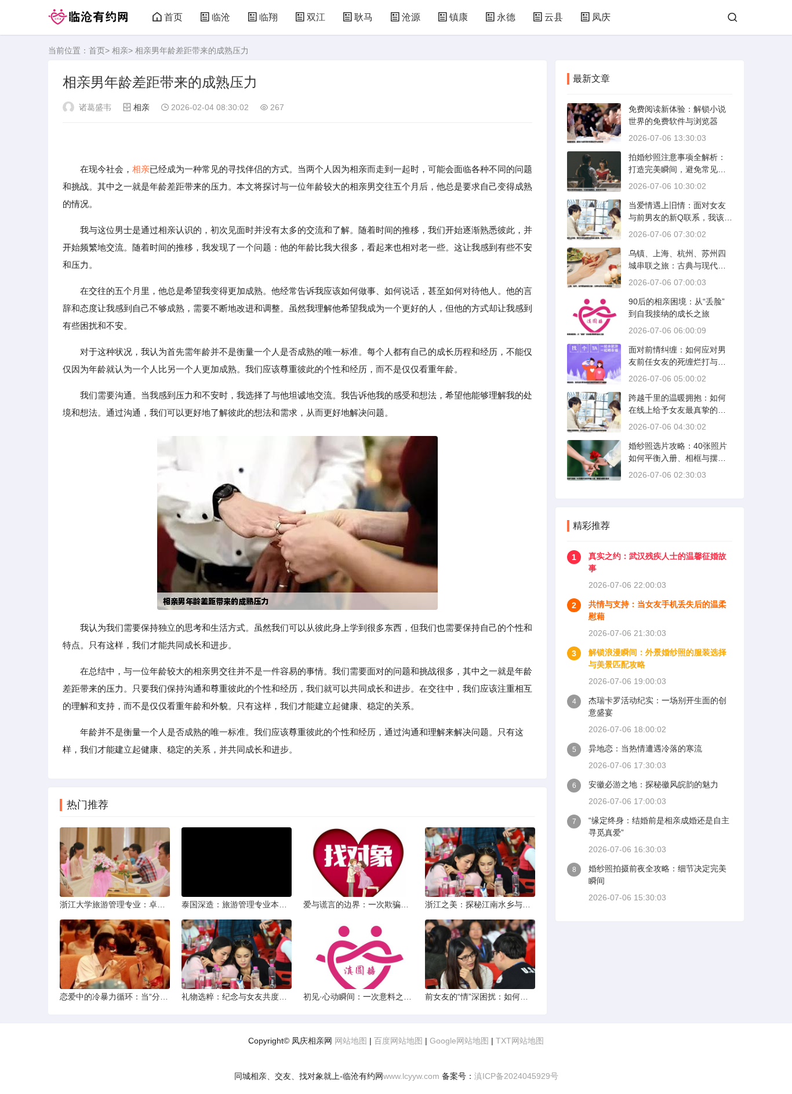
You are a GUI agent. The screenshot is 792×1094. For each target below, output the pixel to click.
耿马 (363, 17)
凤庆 (601, 17)
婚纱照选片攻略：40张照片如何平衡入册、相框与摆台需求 (677, 458)
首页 (173, 17)
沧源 (411, 17)
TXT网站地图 (520, 1040)
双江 (316, 17)
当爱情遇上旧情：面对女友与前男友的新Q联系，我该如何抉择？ (680, 217)
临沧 (221, 17)
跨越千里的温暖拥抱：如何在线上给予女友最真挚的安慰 (677, 410)
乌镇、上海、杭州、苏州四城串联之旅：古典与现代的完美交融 (677, 265)
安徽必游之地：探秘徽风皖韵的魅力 (653, 784)
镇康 (458, 17)
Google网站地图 (459, 1040)
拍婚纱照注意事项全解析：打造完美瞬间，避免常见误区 (677, 169)
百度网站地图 (398, 1040)
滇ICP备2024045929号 (516, 1076)
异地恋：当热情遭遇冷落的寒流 (645, 748)
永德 (506, 17)
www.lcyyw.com (411, 1076)
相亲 (120, 50)
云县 (553, 17)
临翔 (268, 17)
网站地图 (351, 1040)
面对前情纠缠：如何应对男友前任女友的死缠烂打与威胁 (677, 362)
